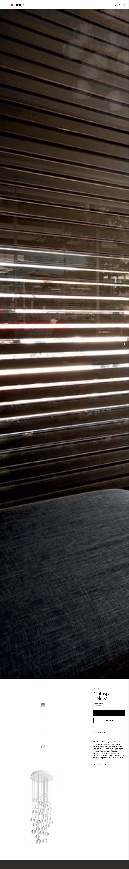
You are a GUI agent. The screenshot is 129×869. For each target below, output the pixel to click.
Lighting (96, 688)
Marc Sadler (101, 703)
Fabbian (99, 705)
